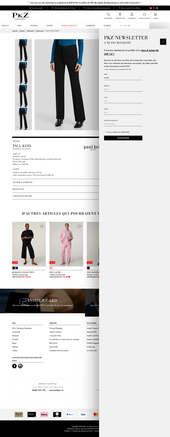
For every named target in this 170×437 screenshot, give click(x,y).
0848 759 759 (38, 390)
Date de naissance (111, 121)
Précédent (6, 245)
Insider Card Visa (93, 335)
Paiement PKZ (91, 332)
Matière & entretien (22, 182)
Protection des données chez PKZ (82, 431)
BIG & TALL (53, 343)
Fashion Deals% (69, 25)
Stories (107, 25)
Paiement (15, 335)
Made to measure (56, 332)
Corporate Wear (55, 335)
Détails (16, 141)
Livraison (15, 339)
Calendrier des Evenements (59, 350)
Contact (14, 350)
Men (19, 25)
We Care (124, 25)
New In (5, 25)
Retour (14, 343)
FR (157, 8)
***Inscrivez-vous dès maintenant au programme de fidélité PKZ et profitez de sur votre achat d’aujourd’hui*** (85, 2)
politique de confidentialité (121, 132)
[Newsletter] (163, 42)
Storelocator (54, 347)
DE (154, 8)
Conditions (67, 431)
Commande (16, 332)
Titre (105, 74)
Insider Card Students (94, 339)
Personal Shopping (56, 328)
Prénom (107, 86)
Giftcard (15, 347)
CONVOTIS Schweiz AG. (95, 429)
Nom (106, 97)
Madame (106, 78)
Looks (50, 25)
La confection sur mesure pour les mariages (64, 339)
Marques (90, 25)
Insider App (91, 347)
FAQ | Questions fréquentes (22, 328)
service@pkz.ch (56, 390)
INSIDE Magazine (93, 343)
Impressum (98, 431)
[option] (26, 50)
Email (106, 109)
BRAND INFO (18, 189)
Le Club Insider (92, 350)
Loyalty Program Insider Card (97, 328)
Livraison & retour (22, 196)
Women (34, 25)
